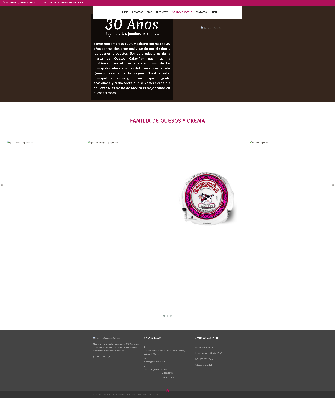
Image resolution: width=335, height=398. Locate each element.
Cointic (155, 394)
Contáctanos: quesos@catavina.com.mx (65, 2)
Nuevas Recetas (182, 12)
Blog (149, 12)
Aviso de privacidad (203, 365)
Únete (214, 12)
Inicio (125, 12)
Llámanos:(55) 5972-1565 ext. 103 (21, 2)
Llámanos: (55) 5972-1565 (155, 369)
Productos (162, 12)
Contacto (201, 12)
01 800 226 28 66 (205, 359)
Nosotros (137, 12)
